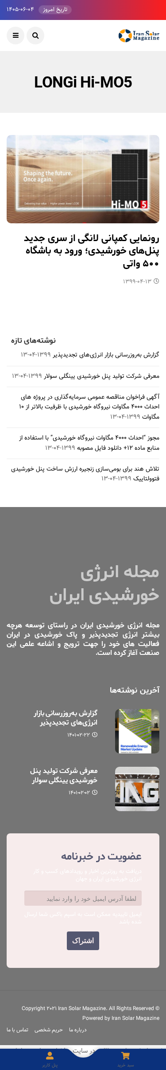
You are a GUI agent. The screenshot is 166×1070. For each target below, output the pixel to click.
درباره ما (78, 1030)
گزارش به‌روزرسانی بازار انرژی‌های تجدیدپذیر (106, 355)
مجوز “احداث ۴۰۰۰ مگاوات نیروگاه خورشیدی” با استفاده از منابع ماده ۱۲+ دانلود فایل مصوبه (89, 443)
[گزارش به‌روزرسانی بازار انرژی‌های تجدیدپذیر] (137, 731)
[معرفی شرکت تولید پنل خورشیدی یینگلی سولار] (137, 789)
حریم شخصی (49, 1030)
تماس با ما (17, 1030)
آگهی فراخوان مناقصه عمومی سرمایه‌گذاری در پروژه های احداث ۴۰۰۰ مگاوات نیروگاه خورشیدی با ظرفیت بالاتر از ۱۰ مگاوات (89, 407)
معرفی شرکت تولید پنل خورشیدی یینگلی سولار (101, 376)
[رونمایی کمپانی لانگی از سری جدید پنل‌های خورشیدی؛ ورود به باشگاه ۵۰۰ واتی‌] (83, 179)
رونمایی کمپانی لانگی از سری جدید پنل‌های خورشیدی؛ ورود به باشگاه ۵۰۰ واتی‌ (91, 251)
